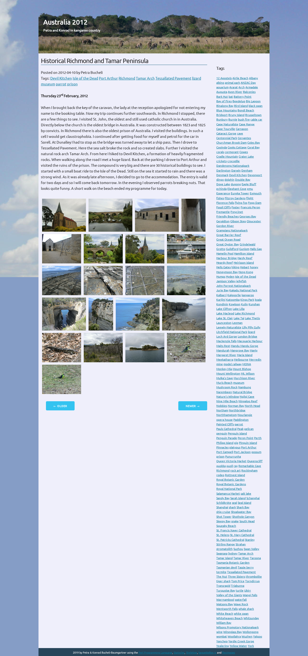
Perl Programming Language (155, 652)
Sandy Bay (223, 498)
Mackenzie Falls (226, 341)
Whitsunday (251, 618)
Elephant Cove (236, 188)
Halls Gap (256, 248)
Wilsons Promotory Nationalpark (237, 627)
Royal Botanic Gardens (231, 484)
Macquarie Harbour (250, 341)
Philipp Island (224, 442)
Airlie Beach (240, 78)
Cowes (243, 151)
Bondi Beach (245, 110)
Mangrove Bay (239, 350)
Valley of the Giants (229, 595)
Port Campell (224, 451)
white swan (241, 613)
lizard (196, 78)
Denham (246, 170)
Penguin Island (237, 433)
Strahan (241, 544)
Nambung (244, 387)
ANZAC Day (248, 82)
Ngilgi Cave (247, 396)
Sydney (232, 553)
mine (219, 364)
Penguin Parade (226, 437)
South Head (247, 521)
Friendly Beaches (227, 216)
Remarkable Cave (249, 465)
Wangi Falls (250, 595)
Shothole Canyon (243, 516)
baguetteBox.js (207, 652)
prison (72, 84)
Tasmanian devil (226, 567)
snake (235, 521)
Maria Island (244, 355)
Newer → (193, 406)
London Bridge (247, 336)
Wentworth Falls (227, 608)
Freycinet (237, 211)
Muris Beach (224, 382)
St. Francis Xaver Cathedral (233, 530)
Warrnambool (225, 599)
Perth (258, 437)
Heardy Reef (224, 262)
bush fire (244, 119)
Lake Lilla (238, 308)
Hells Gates (223, 267)
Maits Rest (223, 345)
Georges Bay (247, 216)
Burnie (232, 119)
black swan (256, 105)
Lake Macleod (225, 313)
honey (254, 267)
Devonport (255, 175)
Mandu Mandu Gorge (244, 345)
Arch (241, 87)
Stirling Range (225, 544)
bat (231, 96)
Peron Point (245, 437)
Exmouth (256, 193)
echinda (221, 188)
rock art (235, 470)
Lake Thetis (252, 318)
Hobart (244, 267)
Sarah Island (238, 498)
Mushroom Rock (226, 387)
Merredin (255, 359)
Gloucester (254, 221)
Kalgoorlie (234, 295)
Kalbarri (221, 295)
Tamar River (241, 558)
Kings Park (247, 299)
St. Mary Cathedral (242, 534)
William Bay (223, 622)
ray (236, 465)
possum (256, 451)
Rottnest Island (235, 475)
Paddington (241, 419)
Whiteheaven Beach (229, 618)
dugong (236, 184)
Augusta (221, 91)
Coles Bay (253, 142)
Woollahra (234, 636)
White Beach (224, 613)
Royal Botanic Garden (230, 479)
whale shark (246, 608)
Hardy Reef (244, 258)
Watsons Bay (224, 604)
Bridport (222, 114)
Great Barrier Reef (228, 234)
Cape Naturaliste (227, 124)
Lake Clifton (224, 308)
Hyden (230, 276)
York (251, 645)
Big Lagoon (253, 101)
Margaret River (226, 355)
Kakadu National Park (243, 290)
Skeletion (191, 652)
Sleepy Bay (223, 521)
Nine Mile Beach (227, 401)
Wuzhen (247, 636)
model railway (233, 364)
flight (249, 198)
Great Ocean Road (228, 239)
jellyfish (241, 281)
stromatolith (224, 548)
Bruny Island (236, 114)
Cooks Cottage (237, 147)
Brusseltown (253, 114)
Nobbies (221, 405)
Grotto (220, 248)
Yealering (222, 645)
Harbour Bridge (226, 258)
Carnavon (242, 128)
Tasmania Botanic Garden (233, 562)
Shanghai (222, 507)
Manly (253, 350)
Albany (253, 78)
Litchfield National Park (231, 331)
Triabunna (237, 585)
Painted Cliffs (225, 424)
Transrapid (223, 585)
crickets (221, 161)
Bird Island (241, 105)
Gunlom (244, 248)
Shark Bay (243, 507)
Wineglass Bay (232, 631)
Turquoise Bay (225, 590)
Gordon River (225, 225)
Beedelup (238, 101)
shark (232, 507)
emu (250, 188)
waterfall (241, 599)
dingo (220, 179)
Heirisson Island (244, 262)
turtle (240, 590)
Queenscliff (255, 461)
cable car (256, 119)
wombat (221, 636)
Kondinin (222, 304)
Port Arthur (108, 78)
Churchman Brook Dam (231, 142)
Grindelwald (247, 244)
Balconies (249, 91)
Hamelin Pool (224, 253)
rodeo (220, 475)
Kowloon (234, 304)
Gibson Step (238, 221)
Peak (240, 428)
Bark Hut (222, 96)
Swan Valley (251, 548)
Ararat (233, 87)
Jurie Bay (222, 290)
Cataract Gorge (226, 133)
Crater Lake (246, 156)
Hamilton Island (244, 253)
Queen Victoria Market (231, 461)
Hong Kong (245, 272)
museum (48, 84)
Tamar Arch (145, 78)
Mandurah (223, 350)
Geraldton (223, 221)
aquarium (222, 87)
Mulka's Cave (224, 378)
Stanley (250, 539)
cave (240, 133)
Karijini (220, 299)
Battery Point (242, 96)
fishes (220, 198)
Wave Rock (241, 604)
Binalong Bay (224, 105)
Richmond (127, 78)
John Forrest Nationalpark (233, 285)
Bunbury (222, 119)
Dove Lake (223, 184)
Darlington (223, 170)
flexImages (228, 652)
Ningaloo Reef (247, 401)
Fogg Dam (254, 202)
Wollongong (250, 631)
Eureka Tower (240, 193)
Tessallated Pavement (173, 78)
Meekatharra (224, 359)
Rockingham (249, 470)
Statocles (179, 652)
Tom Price (237, 581)
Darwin (236, 170)
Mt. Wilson (248, 373)
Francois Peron (250, 207)
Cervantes (244, 138)
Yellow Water (238, 645)
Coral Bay (253, 147)
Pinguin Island (248, 442)
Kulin (244, 304)
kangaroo (248, 295)
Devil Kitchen (61, 78)
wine (219, 631)
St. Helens (222, 534)
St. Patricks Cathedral (230, 539)
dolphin (229, 179)
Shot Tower (223, 516)
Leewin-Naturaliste (228, 327)
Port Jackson (242, 451)
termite (221, 571)
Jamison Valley (226, 281)
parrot (61, 84)
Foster (235, 207)
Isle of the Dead (85, 78)
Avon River (235, 91)
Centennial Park (226, 138)
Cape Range (247, 124)
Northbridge (237, 410)
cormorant (232, 151)
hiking (235, 267)
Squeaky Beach (226, 525)
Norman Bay (236, 405)
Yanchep (222, 641)
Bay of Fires (224, 101)
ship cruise (223, 511)
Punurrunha (233, 456)
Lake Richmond (245, 313)
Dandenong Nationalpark (232, 165)
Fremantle (223, 211)
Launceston (223, 322)
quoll (229, 465)
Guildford (232, 248)
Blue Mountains (226, 110)
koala (258, 299)
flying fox (241, 202)
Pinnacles (222, 447)
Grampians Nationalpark (232, 230)
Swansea (221, 553)
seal (234, 502)
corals (220, 151)
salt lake (246, 493)
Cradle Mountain (227, 156)
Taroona (255, 558)
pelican (249, 428)
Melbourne (241, 359)
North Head (252, 405)
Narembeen (224, 392)
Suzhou (238, 548)
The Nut (221, 576)
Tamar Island (224, 558)
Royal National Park (229, 488)
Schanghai (253, 498)
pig (236, 442)
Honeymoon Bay (227, 272)
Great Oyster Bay (227, 244)
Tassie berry (246, 567)
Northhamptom (226, 414)
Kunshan (254, 304)
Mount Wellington (228, 373)
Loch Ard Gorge (226, 336)
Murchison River (244, 378)
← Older (60, 406)
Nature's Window (227, 396)
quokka (221, 465)
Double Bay (242, 179)
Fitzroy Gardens (235, 198)
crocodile (233, 161)
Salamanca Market (228, 493)
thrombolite (254, 576)
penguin (221, 433)
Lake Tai (239, 318)
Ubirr (247, 590)
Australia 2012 (65, 22)
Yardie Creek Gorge (241, 641)
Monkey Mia (224, 368)
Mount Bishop (242, 368)
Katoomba (233, 299)
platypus (234, 447)
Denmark (222, 175)
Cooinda (221, 147)
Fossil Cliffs (223, 207)
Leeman (237, 322)
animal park (232, 82)
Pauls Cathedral (226, 428)
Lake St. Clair (224, 318)
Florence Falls (225, 202)
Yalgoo (257, 636)
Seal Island (244, 502)
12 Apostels (224, 78)
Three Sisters (236, 576)
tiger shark (223, 581)
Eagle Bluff (249, 184)
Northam (222, 410)
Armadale (251, 87)
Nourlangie (244, 414)
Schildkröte (223, 502)
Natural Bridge (242, 392)
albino (220, 82)
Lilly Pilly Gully (251, 327)
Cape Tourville (225, 128)
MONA (246, 364)
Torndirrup (252, 581)
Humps (220, 276)
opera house (224, 419)
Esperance (223, 193)
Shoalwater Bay (241, 511)
